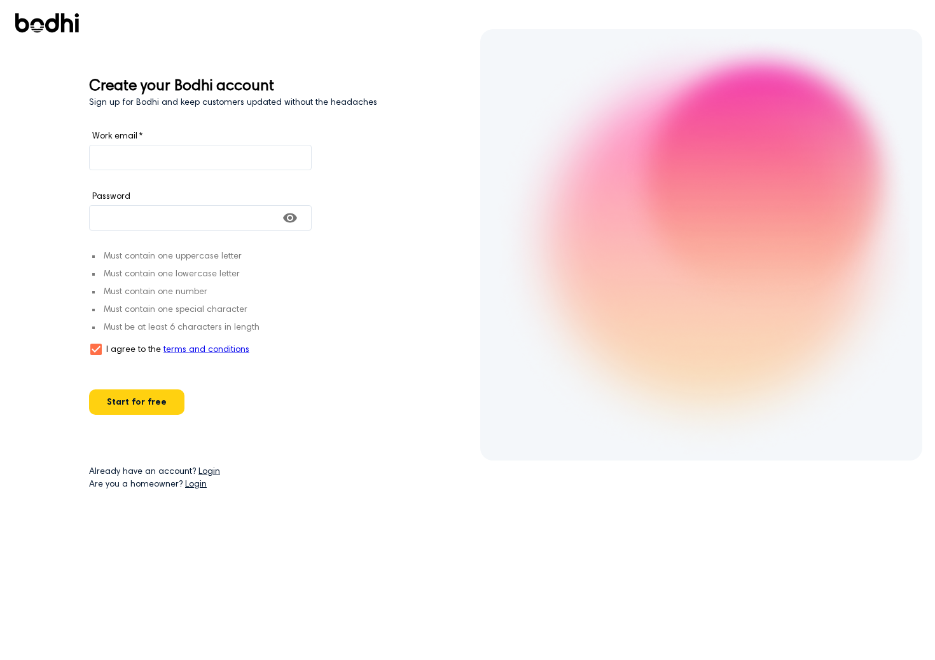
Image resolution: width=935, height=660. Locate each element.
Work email (117, 136)
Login (209, 472)
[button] (96, 349)
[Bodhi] (47, 25)
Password (111, 196)
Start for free (137, 402)
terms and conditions (206, 350)
